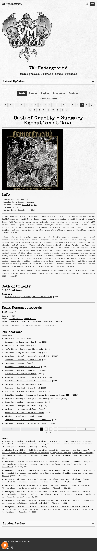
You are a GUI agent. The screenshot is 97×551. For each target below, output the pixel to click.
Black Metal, (16, 319)
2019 (22, 208)
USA (13, 316)
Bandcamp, (48, 322)
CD (35, 205)
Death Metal (30, 319)
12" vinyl (27, 205)
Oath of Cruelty (19, 200)
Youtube (58, 322)
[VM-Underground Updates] (4, 545)
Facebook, (25, 322)
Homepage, (14, 322)
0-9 (11, 105)
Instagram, (36, 322)
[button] (92, 4)
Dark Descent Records (23, 202)
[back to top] (92, 532)
